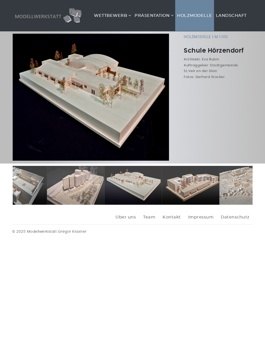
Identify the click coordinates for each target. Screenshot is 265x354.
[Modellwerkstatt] (47, 15)
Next (177, 97)
